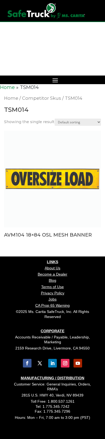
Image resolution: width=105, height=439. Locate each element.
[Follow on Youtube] (78, 363)
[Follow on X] (40, 363)
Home (7, 87)
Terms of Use (52, 287)
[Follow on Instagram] (65, 363)
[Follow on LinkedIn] (52, 363)
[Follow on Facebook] (27, 363)
